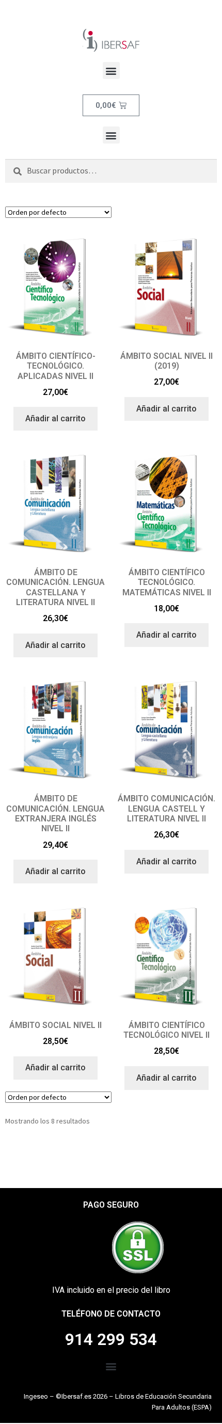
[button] (111, 70)
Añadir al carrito (55, 418)
